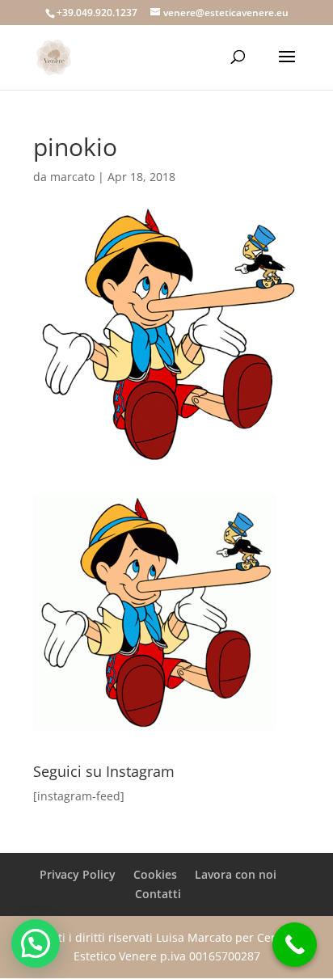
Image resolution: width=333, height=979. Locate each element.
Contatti (158, 893)
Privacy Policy (78, 874)
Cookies (155, 874)
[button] (35, 943)
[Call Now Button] (294, 944)
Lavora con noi (235, 874)
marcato (72, 176)
